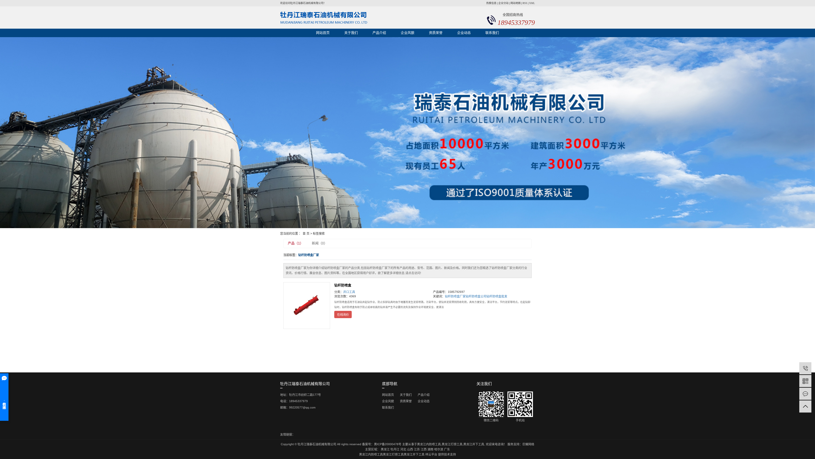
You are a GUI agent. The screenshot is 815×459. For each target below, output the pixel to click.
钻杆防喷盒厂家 (455, 296)
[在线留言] (805, 394)
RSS (525, 3)
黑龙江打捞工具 (452, 444)
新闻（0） (319, 243)
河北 (403, 449)
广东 (447, 449)
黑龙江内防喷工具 (429, 444)
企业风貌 (407, 33)
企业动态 (464, 33)
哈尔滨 (438, 449)
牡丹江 (395, 449)
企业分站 (503, 3)
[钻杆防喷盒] (306, 305)
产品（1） (295, 243)
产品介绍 (379, 33)
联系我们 (492, 33)
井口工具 (349, 291)
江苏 (417, 449)
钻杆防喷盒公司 (476, 296)
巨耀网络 (528, 444)
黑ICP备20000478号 (387, 444)
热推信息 (491, 3)
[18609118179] (805, 368)
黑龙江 (385, 449)
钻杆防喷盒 (342, 285)
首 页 (306, 233)
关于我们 (351, 33)
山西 (410, 449)
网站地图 (515, 3)
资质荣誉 (436, 33)
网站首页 (323, 33)
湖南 (430, 449)
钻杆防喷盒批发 (496, 296)
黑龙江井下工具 (473, 444)
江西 (424, 449)
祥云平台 (431, 454)
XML (532, 3)
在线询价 (343, 314)
